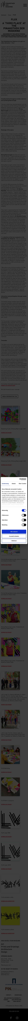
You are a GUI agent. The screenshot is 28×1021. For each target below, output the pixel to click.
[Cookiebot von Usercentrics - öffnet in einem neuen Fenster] (19, 479)
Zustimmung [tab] (5, 483)
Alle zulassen (14, 531)
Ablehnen (14, 540)
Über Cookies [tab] (22, 483)
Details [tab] (14, 483)
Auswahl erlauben (14, 536)
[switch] (24, 515)
